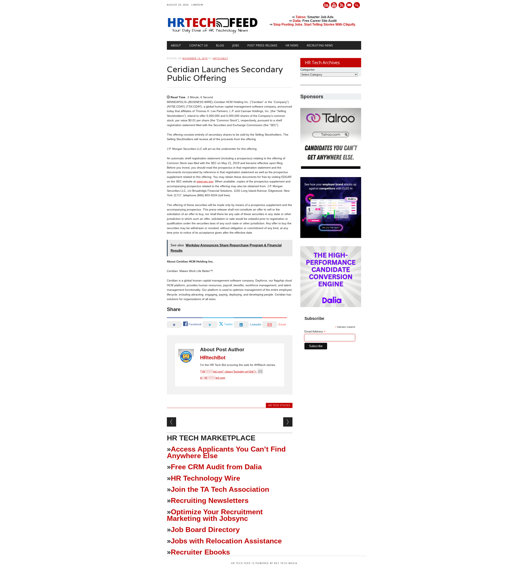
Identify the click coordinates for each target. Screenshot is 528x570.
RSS (341, 5)
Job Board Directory (205, 529)
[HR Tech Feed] (212, 32)
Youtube (334, 5)
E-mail (349, 5)
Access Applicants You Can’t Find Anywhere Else (226, 452)
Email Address (314, 331)
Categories (307, 69)
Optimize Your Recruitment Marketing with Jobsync (215, 515)
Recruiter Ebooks (200, 552)
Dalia (297, 20)
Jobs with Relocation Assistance (226, 541)
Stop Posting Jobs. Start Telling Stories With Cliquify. (314, 24)
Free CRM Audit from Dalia (216, 467)
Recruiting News (320, 45)
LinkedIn (197, 4)
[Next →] (287, 422)
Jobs (235, 45)
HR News (291, 45)
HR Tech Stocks (279, 405)
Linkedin (326, 5)
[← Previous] (171, 422)
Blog (220, 45)
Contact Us (198, 45)
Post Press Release (262, 45)
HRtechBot (220, 58)
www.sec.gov (205, 181)
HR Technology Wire (205, 478)
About (176, 45)
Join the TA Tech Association (220, 489)
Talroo (300, 17)
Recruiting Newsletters (210, 500)
